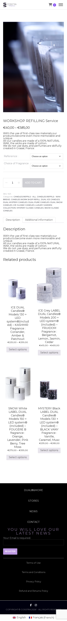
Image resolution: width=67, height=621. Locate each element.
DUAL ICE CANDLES (50, 199)
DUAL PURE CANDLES (38, 202)
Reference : (11, 156)
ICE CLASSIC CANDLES (23, 205)
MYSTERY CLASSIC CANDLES (30, 208)
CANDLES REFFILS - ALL (25, 196)
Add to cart (33, 182)
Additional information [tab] (39, 219)
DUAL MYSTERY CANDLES (15, 202)
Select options (18, 349)
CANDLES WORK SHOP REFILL (25, 199)
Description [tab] (13, 219)
